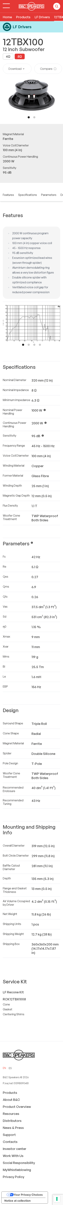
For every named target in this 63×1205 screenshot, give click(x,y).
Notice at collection (17, 1200)
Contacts (10, 1142)
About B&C (11, 1100)
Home (7, 17)
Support (9, 1135)
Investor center (14, 1149)
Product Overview (17, 1107)
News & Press (13, 1128)
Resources (11, 1114)
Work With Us (13, 1156)
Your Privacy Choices (28, 1194)
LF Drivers (42, 17)
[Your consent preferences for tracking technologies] (57, 1199)
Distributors (12, 1121)
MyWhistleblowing (17, 1170)
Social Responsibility (19, 1163)
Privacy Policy (13, 1177)
